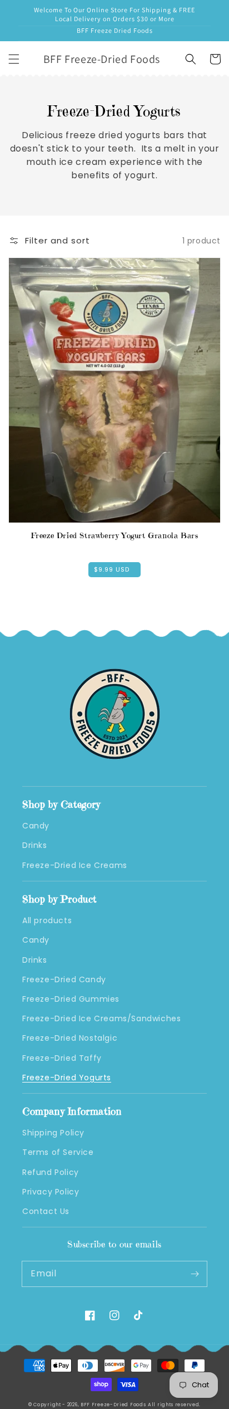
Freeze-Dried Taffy (62, 1058)
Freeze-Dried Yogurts (66, 1077)
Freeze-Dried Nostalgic (69, 1038)
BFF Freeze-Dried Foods (113, 1404)
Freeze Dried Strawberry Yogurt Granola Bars (114, 535)
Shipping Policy (53, 1132)
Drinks (34, 845)
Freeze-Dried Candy (64, 979)
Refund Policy (50, 1172)
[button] (14, 59)
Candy (35, 825)
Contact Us (45, 1211)
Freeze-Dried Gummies (71, 999)
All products (47, 920)
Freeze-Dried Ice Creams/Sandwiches (101, 1018)
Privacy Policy (50, 1191)
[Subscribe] (194, 1273)
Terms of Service (58, 1152)
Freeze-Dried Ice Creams (74, 865)
